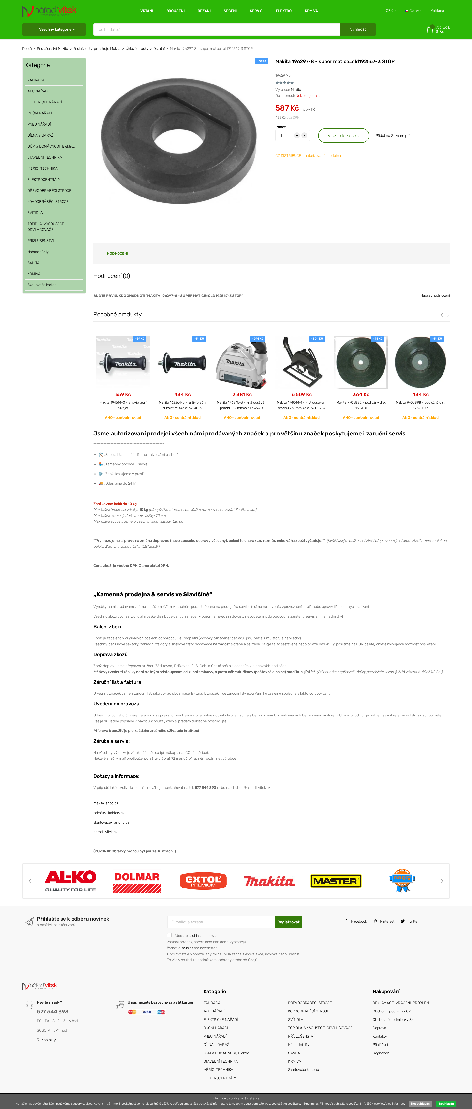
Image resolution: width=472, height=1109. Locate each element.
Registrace (381, 1053)
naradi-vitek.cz (105, 832)
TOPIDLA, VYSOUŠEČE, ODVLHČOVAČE (46, 227)
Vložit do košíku (343, 135)
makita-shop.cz (105, 803)
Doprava (379, 1028)
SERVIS (256, 11)
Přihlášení (438, 10)
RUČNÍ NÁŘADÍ (40, 113)
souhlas (195, 936)
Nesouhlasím (420, 1103)
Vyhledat (358, 29)
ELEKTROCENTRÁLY (44, 179)
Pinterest (387, 921)
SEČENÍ (230, 11)
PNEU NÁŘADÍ (39, 124)
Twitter (413, 921)
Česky (414, 11)
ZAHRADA (36, 80)
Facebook (358, 921)
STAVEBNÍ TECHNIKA (45, 157)
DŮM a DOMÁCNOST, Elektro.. (51, 146)
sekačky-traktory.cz (108, 813)
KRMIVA (311, 11)
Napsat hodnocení (435, 295)
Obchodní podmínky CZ (392, 1011)
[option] (123, 377)
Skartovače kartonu (43, 285)
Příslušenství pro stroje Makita (96, 48)
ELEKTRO (284, 11)
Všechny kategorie (55, 29)
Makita (296, 89)
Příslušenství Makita (52, 48)
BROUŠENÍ (175, 11)
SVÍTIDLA (35, 213)
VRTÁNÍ (146, 11)
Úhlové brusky (137, 48)
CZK (390, 11)
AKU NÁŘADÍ (38, 91)
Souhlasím (446, 1103)
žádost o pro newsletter (199, 936)
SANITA (34, 263)
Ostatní (159, 48)
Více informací (394, 1103)
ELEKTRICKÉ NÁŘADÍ (45, 102)
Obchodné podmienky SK (393, 1019)
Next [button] (442, 881)
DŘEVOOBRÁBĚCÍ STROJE (49, 190)
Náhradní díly (38, 252)
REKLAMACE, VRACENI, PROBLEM (401, 1003)
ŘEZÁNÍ (204, 11)
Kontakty (48, 1040)
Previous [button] (30, 881)
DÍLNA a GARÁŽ (40, 135)
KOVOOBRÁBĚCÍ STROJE (48, 201)
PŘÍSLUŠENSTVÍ (41, 241)
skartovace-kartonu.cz (111, 822)
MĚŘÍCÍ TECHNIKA (43, 168)
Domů (27, 48)
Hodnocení (117, 253)
